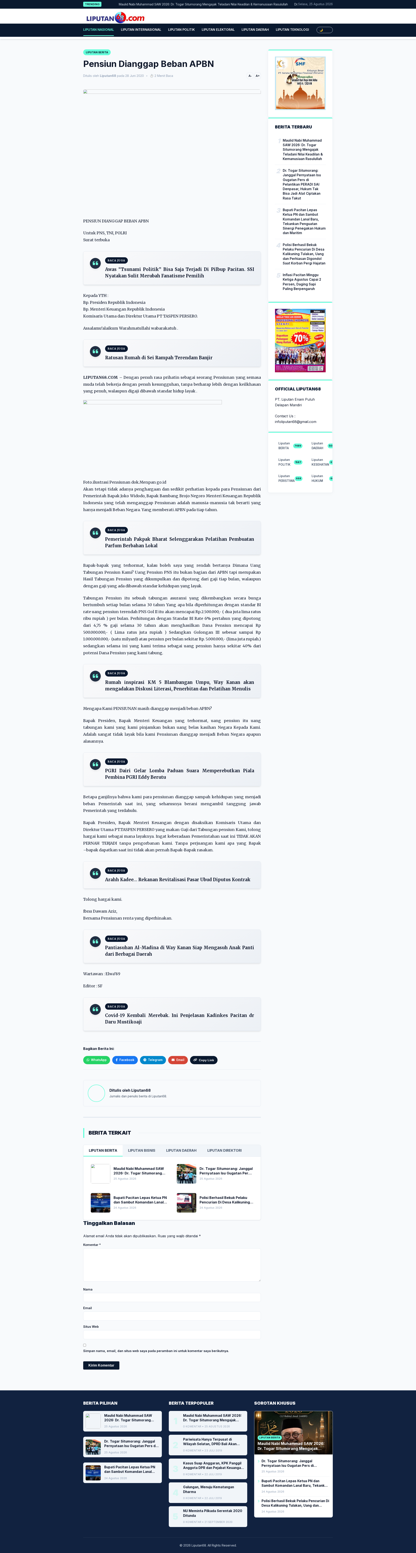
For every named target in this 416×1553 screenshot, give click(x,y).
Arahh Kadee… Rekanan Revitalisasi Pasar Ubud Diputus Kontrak (177, 879)
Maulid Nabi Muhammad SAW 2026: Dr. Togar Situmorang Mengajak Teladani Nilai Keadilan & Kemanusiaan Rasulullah (179, 4)
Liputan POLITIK (181, 29)
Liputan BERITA (103, 1150)
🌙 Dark (324, 30)
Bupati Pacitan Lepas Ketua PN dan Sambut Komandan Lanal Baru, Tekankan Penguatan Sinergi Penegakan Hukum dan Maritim (304, 221)
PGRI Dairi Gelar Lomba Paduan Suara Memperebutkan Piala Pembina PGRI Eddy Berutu (179, 774)
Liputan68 (141, 1090)
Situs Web (91, 1326)
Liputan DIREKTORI (224, 1150)
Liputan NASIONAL (98, 29)
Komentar (92, 1245)
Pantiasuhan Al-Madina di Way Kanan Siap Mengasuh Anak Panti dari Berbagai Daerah (179, 951)
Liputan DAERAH (255, 29)
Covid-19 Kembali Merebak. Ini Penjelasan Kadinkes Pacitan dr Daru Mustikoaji (179, 1019)
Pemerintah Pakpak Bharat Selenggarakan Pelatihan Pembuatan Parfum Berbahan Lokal (179, 542)
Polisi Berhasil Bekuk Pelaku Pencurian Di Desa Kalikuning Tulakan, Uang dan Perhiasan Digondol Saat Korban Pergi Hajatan (304, 254)
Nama (88, 1289)
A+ (258, 76)
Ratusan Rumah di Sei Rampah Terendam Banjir (159, 357)
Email (87, 1308)
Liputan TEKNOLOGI (292, 29)
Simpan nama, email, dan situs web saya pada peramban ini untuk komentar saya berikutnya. (156, 1351)
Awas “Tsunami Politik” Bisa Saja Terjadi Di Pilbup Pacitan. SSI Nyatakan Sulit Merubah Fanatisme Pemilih (179, 273)
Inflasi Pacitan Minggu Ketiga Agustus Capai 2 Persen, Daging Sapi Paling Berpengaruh (302, 282)
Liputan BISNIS (141, 1150)
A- (250, 76)
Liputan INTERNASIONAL (141, 29)
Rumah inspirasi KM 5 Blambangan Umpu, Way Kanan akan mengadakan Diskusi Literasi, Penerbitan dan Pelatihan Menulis (179, 685)
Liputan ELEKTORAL (218, 29)
